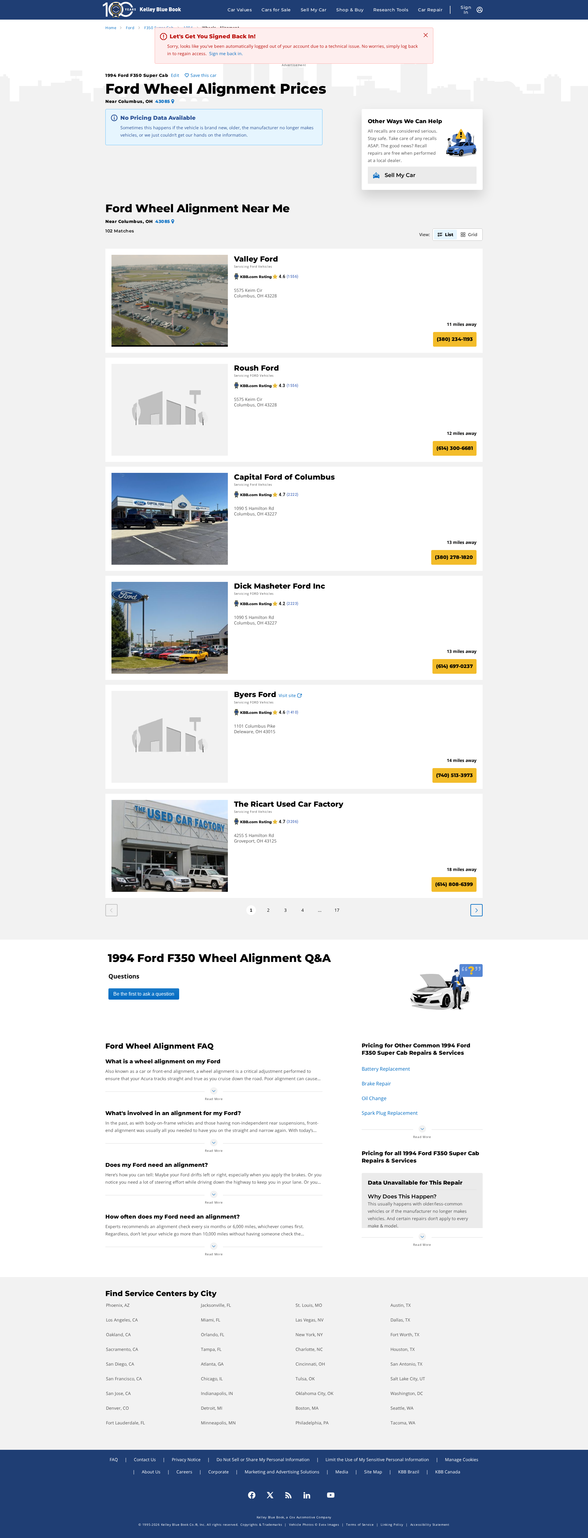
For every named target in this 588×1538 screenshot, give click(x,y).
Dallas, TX (400, 1320)
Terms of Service (360, 1524)
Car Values (240, 10)
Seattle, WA (401, 1408)
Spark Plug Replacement (390, 1113)
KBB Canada (447, 1472)
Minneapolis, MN (218, 1423)
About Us (151, 1472)
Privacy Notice (186, 1459)
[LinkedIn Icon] (307, 1495)
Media (341, 1472)
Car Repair (430, 10)
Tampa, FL (211, 1349)
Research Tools (390, 10)
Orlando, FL (212, 1334)
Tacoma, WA (402, 1423)
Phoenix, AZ (118, 1305)
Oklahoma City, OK (315, 1393)
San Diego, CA (120, 1364)
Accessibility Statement (430, 1524)
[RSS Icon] (288, 1495)
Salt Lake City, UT (407, 1379)
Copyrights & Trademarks (261, 1524)
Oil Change (374, 1098)
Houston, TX (402, 1349)
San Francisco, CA (124, 1379)
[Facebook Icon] (254, 1495)
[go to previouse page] (476, 910)
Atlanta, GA (212, 1364)
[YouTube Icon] (328, 1495)
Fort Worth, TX (404, 1334)
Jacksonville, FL (216, 1305)
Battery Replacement (386, 1068)
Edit (175, 75)
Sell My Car (314, 10)
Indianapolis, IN (217, 1393)
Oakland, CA (118, 1334)
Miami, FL (210, 1320)
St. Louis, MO (309, 1305)
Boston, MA (307, 1408)
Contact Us (145, 1459)
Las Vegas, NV (309, 1320)
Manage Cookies (461, 1459)
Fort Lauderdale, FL (125, 1423)
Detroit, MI (211, 1408)
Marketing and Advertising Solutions (282, 1472)
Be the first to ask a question (143, 994)
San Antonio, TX (406, 1364)
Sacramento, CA (122, 1349)
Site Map (373, 1472)
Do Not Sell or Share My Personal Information (263, 1459)
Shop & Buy (350, 10)
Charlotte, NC (309, 1349)
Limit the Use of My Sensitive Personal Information (377, 1459)
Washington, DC (406, 1393)
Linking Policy (392, 1524)
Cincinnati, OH (310, 1364)
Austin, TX (400, 1305)
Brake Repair (376, 1083)
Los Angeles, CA (122, 1320)
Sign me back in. (226, 53)
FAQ (114, 1459)
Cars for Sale (276, 10)
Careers (184, 1472)
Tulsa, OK (305, 1379)
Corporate (218, 1472)
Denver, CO (117, 1408)
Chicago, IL (212, 1379)
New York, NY (309, 1334)
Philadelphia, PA (312, 1423)
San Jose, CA (118, 1393)
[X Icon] (270, 1495)
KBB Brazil (408, 1472)
